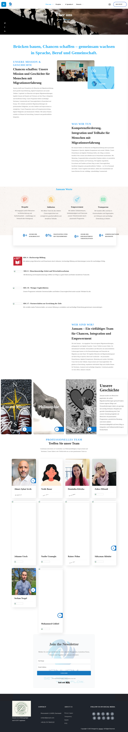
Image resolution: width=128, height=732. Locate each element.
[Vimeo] (108, 718)
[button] (109, 4)
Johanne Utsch (20, 556)
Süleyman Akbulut (103, 556)
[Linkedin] (98, 714)
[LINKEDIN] (8, 31)
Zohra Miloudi (101, 489)
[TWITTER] (8, 23)
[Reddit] (99, 718)
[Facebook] (107, 714)
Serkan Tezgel (20, 598)
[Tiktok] (112, 714)
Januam (101, 728)
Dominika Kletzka (76, 489)
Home (60, 19)
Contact (42, 707)
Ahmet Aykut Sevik (23, 489)
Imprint (66, 720)
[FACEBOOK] (8, 27)
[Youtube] (93, 714)
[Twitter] (94, 718)
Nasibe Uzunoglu (48, 556)
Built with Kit (64, 682)
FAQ (65, 723)
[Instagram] (103, 714)
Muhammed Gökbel (50, 624)
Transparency (68, 716)
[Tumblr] (112, 718)
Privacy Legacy (68, 713)
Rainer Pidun (74, 556)
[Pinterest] (103, 718)
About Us (68, 707)
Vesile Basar (46, 489)
